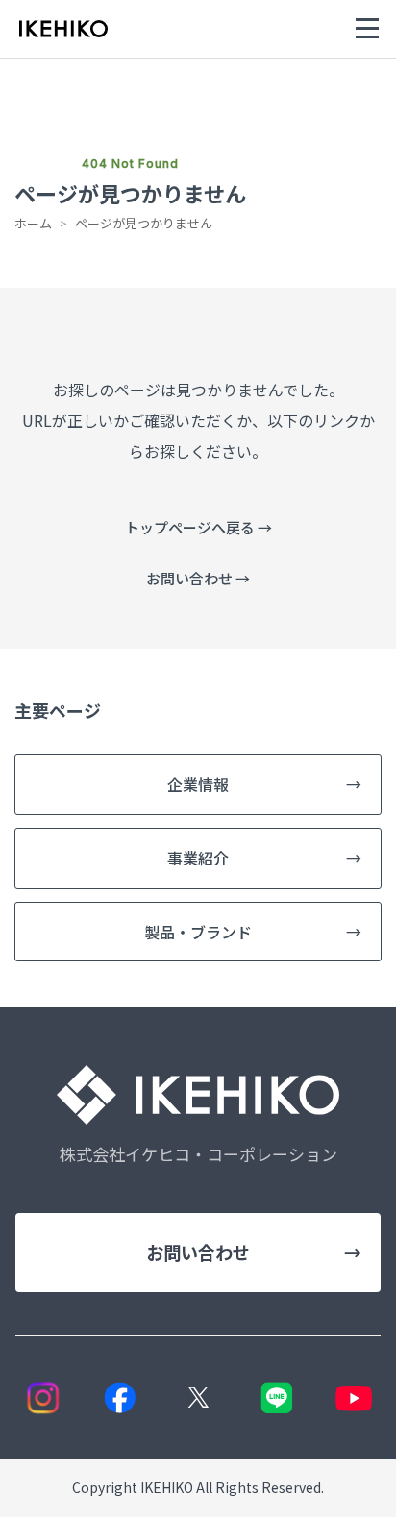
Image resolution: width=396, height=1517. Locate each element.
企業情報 (264, 783)
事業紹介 (264, 857)
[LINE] (276, 1397)
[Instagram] (43, 1397)
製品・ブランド (252, 931)
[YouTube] (354, 1397)
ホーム (33, 223)
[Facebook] (120, 1397)
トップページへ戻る (198, 527)
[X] (198, 1397)
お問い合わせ (198, 578)
